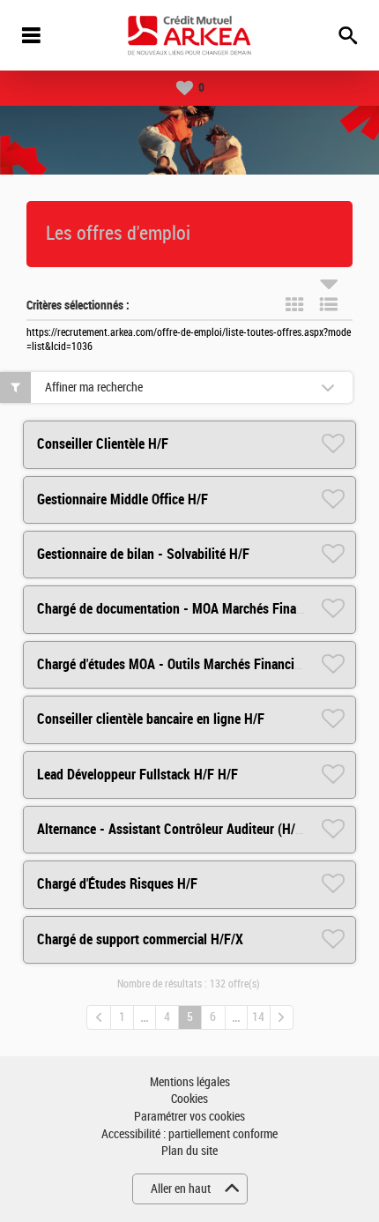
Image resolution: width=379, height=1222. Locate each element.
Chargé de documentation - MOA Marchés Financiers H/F (195, 608)
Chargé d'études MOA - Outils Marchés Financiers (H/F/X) (196, 664)
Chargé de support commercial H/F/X (140, 939)
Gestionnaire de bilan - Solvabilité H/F (143, 554)
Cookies (189, 1099)
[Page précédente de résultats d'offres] (98, 1017)
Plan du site (189, 1151)
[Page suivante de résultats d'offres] (282, 1017)
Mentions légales (190, 1082)
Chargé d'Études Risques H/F (117, 884)
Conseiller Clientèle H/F (102, 444)
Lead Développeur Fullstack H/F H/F (137, 774)
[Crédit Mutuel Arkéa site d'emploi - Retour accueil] (189, 35)
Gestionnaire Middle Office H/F (122, 499)
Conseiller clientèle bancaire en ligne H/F (150, 719)
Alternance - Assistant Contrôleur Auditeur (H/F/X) (178, 829)
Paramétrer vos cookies (189, 1116)
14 (258, 1017)
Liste (328, 304)
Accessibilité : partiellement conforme (189, 1134)
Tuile (294, 304)
